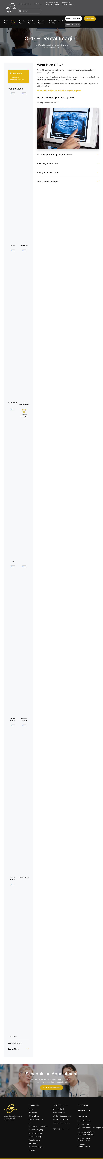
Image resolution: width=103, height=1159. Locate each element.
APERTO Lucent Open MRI (38, 1126)
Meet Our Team (22, 22)
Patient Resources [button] (31, 22)
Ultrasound (33, 1112)
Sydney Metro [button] (13, 1049)
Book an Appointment (51, 1087)
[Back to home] (11, 7)
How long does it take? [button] (48, 163)
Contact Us (89, 18)
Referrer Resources (41, 22)
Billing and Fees (59, 1112)
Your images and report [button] (48, 181)
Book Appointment (73, 18)
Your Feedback (58, 1109)
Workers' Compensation (62, 1116)
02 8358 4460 (38, 4)
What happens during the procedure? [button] (55, 154)
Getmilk (11, 1120)
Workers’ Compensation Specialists (57, 22)
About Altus (6, 22)
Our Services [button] (14, 22)
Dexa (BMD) (33, 1143)
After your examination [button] (48, 172)
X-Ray (31, 1109)
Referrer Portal (72, 25)
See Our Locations (24, 4)
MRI (30, 1123)
